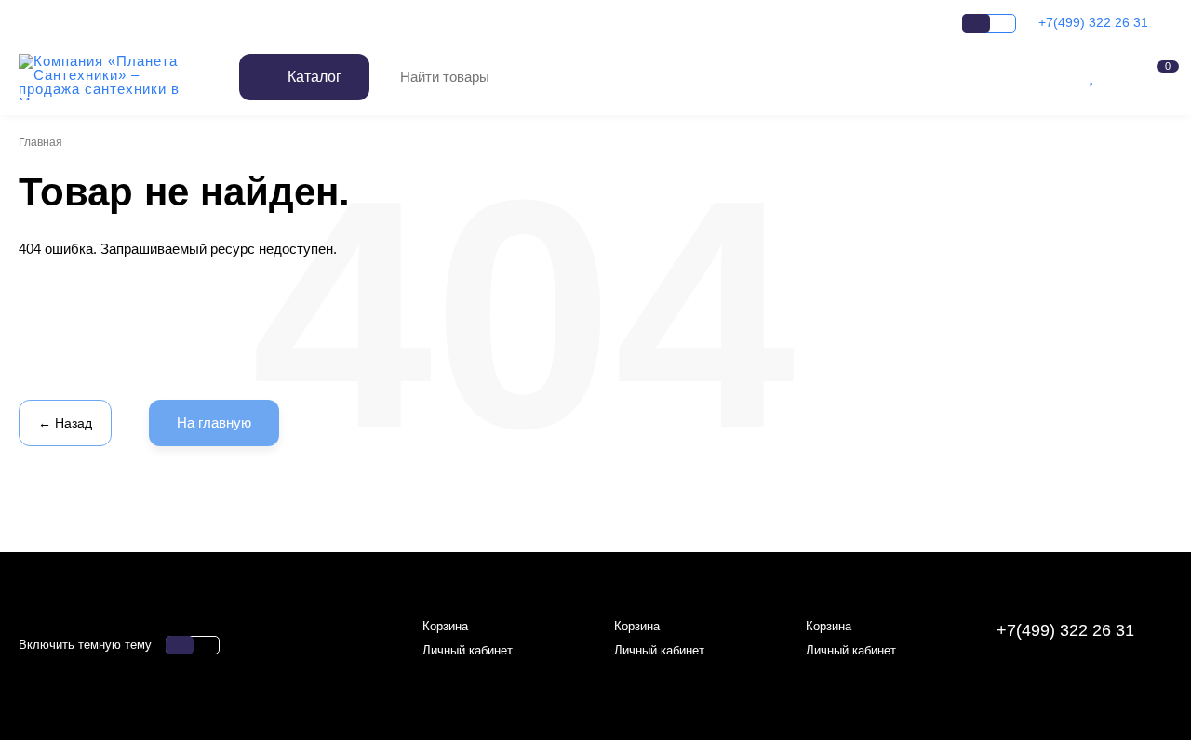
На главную (214, 422)
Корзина (445, 626)
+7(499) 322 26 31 (1095, 22)
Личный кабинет (467, 650)
